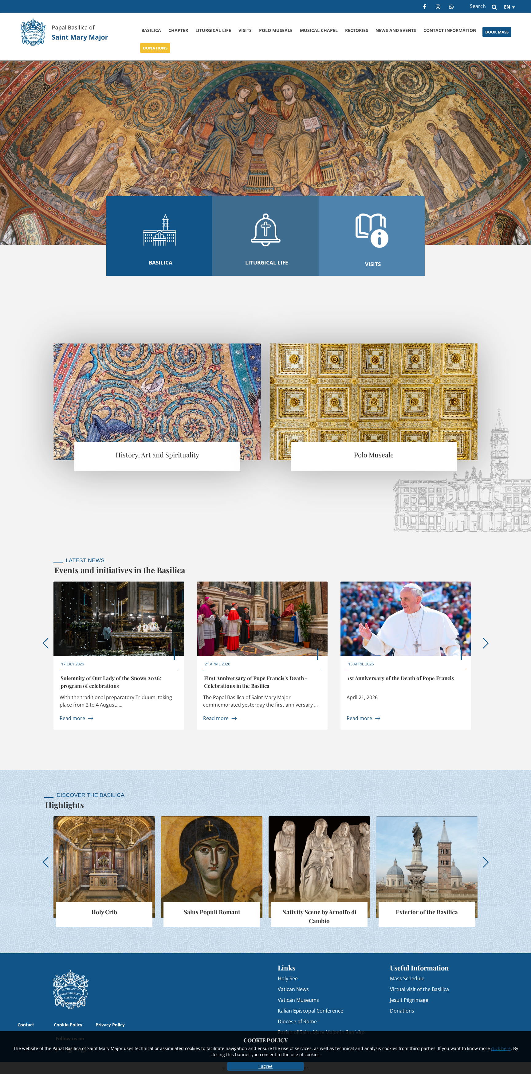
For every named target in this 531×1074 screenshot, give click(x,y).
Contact (26, 1025)
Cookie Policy (68, 1025)
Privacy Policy (110, 1025)
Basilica (151, 30)
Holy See (288, 978)
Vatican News (293, 989)
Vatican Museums (298, 1000)
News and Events (396, 30)
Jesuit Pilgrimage (409, 1000)
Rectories (356, 30)
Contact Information (449, 30)
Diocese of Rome (297, 1021)
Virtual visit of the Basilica (419, 989)
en (507, 7)
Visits (245, 30)
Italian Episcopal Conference (310, 1010)
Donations (155, 48)
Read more (72, 718)
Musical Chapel (319, 30)
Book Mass (497, 32)
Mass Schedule (407, 978)
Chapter (178, 30)
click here (501, 1048)
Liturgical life (213, 30)
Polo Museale (276, 30)
